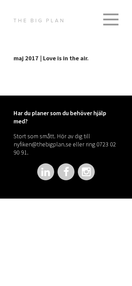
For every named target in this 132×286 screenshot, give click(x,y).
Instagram (86, 171)
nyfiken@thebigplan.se (42, 144)
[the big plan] (38, 21)
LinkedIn (45, 171)
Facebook (66, 171)
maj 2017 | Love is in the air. (51, 58)
